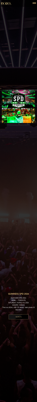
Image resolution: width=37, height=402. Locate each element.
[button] (27, 3)
